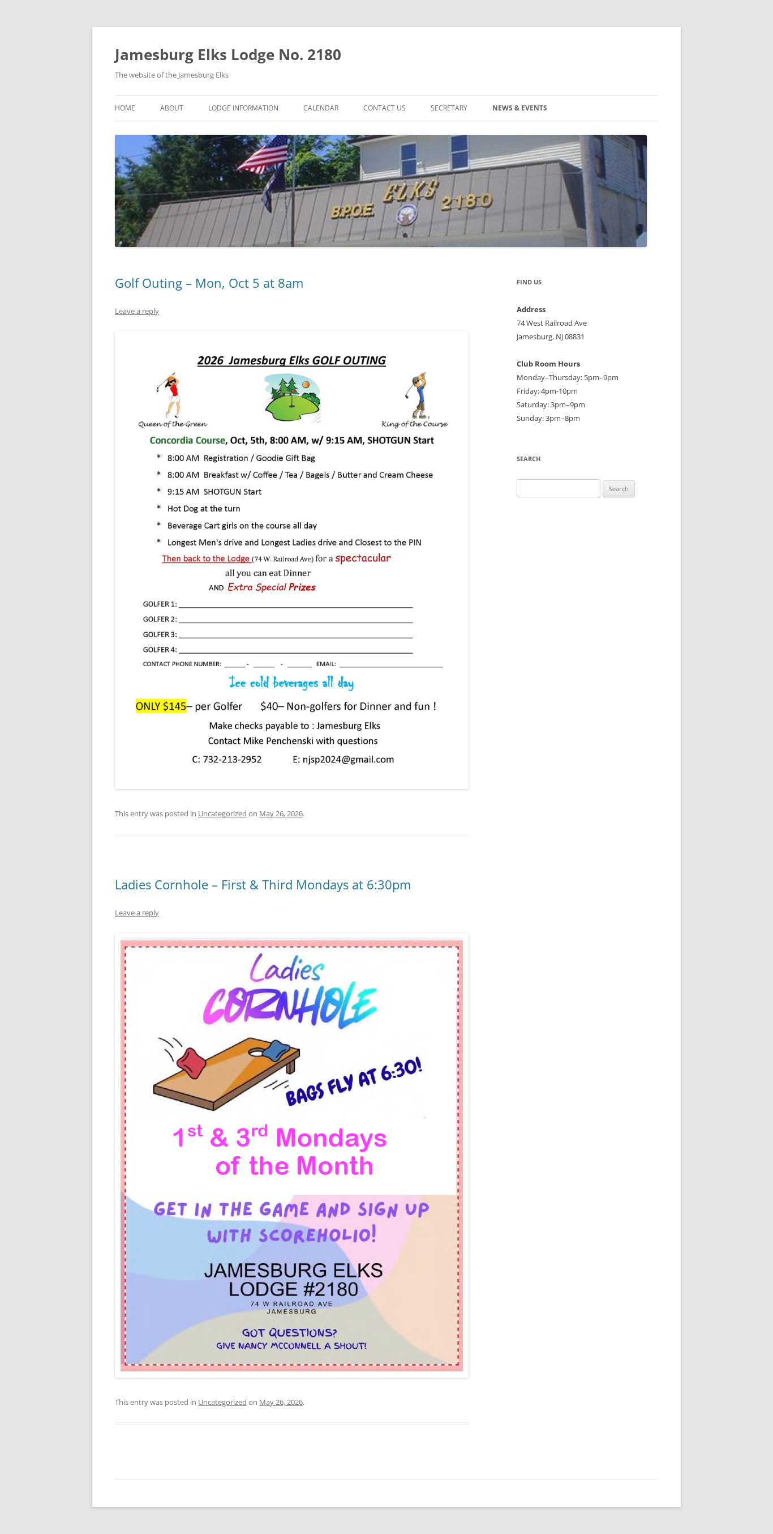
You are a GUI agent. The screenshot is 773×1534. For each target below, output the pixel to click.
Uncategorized (222, 813)
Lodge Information (243, 108)
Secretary (449, 108)
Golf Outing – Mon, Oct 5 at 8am (209, 282)
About (171, 108)
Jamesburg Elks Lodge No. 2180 (228, 54)
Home (125, 108)
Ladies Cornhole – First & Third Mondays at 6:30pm (263, 884)
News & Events (519, 108)
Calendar (320, 108)
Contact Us (384, 108)
